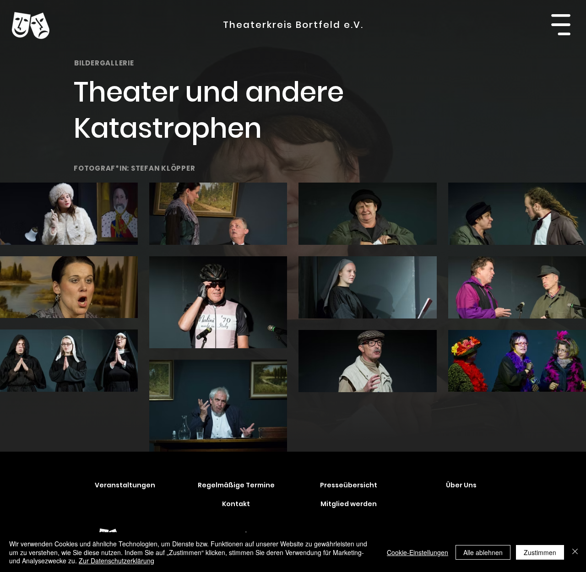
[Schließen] (575, 552)
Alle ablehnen (483, 552)
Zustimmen (540, 552)
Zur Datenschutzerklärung (116, 560)
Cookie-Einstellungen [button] (417, 552)
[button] (560, 24)
